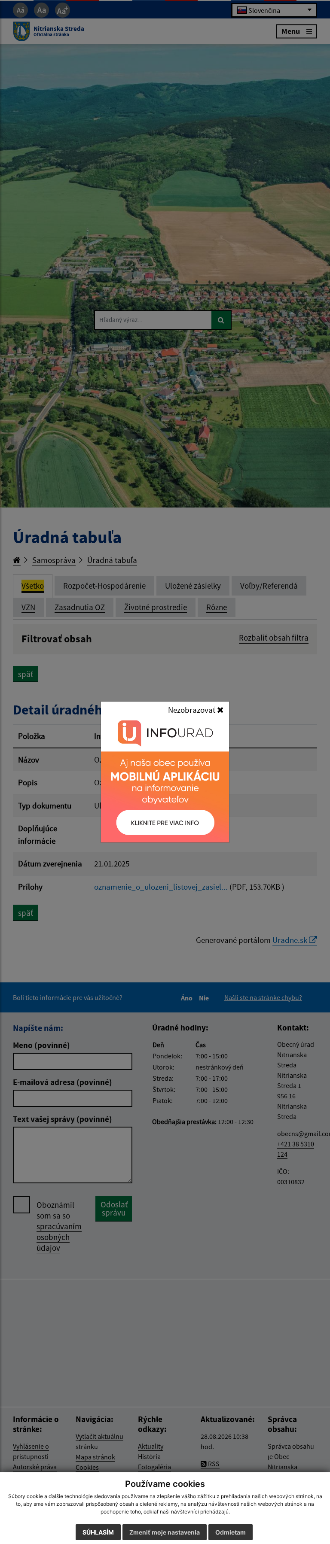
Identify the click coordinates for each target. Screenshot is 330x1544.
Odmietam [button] (230, 1532)
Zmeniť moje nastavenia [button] (164, 1532)
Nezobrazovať (192, 710)
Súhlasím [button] (98, 1532)
